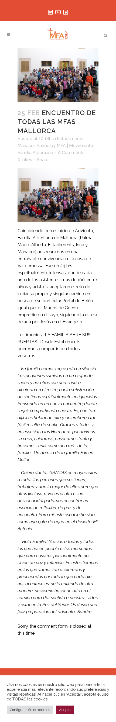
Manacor (26, 145)
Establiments (70, 138)
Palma (42, 145)
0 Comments (71, 152)
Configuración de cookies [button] (30, 710)
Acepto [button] (64, 710)
